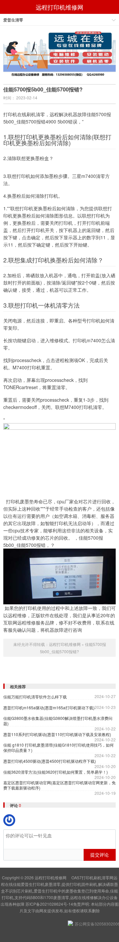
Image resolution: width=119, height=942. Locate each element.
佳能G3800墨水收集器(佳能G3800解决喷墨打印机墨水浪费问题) (57, 721)
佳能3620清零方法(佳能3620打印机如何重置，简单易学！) (55, 772)
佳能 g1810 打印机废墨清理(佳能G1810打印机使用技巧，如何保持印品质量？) (58, 747)
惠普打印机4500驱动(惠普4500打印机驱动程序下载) (49, 761)
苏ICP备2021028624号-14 (49, 904)
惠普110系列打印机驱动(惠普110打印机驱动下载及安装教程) (57, 734)
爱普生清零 (13, 20)
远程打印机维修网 (59, 7)
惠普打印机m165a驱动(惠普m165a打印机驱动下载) (49, 707)
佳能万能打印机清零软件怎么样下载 (35, 696)
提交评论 (99, 854)
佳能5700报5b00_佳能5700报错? (43, 89)
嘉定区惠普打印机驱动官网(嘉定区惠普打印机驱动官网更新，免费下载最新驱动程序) (59, 785)
